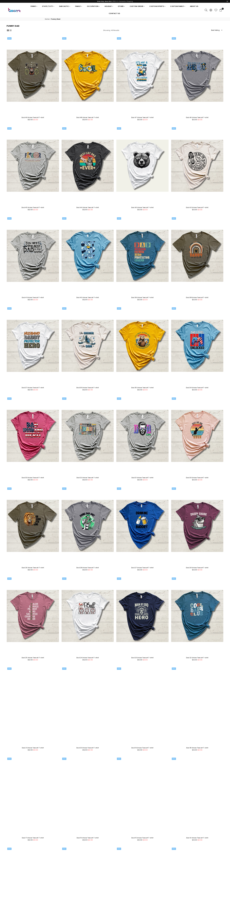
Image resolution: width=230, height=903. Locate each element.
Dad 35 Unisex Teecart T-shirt (142, 388)
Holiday (108, 6)
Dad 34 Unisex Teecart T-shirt (197, 388)
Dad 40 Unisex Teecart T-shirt (87, 297)
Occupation (92, 6)
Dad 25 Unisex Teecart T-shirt (33, 658)
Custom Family (177, 6)
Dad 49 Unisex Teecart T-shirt (33, 117)
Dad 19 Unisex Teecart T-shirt (142, 748)
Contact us (114, 13)
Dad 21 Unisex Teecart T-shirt (33, 748)
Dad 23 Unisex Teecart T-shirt (142, 658)
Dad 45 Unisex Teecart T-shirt (33, 207)
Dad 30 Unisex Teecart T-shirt (197, 478)
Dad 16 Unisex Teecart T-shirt (88, 838)
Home (47, 19)
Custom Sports (156, 6)
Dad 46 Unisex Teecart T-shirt (197, 117)
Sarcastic (64, 6)
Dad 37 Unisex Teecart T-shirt (33, 388)
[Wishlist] (215, 10)
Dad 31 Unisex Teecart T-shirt (142, 478)
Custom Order (136, 6)
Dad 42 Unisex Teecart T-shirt (197, 207)
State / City (47, 6)
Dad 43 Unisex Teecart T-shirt (142, 207)
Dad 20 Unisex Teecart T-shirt (87, 748)
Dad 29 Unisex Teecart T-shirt (33, 568)
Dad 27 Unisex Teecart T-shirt (142, 568)
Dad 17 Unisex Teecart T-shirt (33, 838)
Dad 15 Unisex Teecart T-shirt (142, 838)
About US (194, 6)
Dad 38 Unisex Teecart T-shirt (197, 297)
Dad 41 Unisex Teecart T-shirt (33, 297)
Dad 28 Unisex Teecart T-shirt (87, 568)
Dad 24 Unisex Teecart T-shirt (87, 658)
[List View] (10, 30)
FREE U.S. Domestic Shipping (115, 1)
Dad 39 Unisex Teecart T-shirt (142, 297)
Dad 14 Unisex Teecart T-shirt (197, 838)
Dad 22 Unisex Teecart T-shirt (197, 658)
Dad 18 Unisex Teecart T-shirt (197, 748)
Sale (9, 38)
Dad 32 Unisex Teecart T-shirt (88, 478)
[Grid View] (8, 30)
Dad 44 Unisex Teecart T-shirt (87, 207)
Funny (33, 6)
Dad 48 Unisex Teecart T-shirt (87, 117)
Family (78, 6)
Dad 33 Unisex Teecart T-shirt (33, 478)
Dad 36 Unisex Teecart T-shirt (87, 388)
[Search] (206, 10)
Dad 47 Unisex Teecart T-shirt (142, 117)
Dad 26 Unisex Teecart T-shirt (197, 568)
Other (121, 6)
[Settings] (210, 10)
